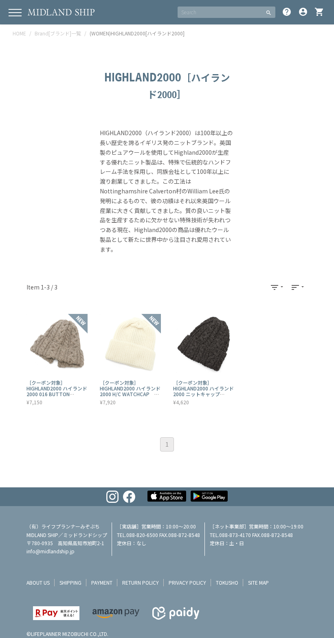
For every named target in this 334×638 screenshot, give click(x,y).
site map (258, 582)
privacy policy (187, 582)
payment (101, 582)
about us (38, 582)
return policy (140, 582)
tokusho (227, 582)
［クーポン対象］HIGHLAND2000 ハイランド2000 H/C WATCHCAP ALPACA (130, 391)
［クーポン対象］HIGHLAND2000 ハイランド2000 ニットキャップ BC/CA (203, 391)
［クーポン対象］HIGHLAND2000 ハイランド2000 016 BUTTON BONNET (56, 391)
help (287, 12)
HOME (19, 33)
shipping (70, 582)
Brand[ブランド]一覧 (58, 33)
